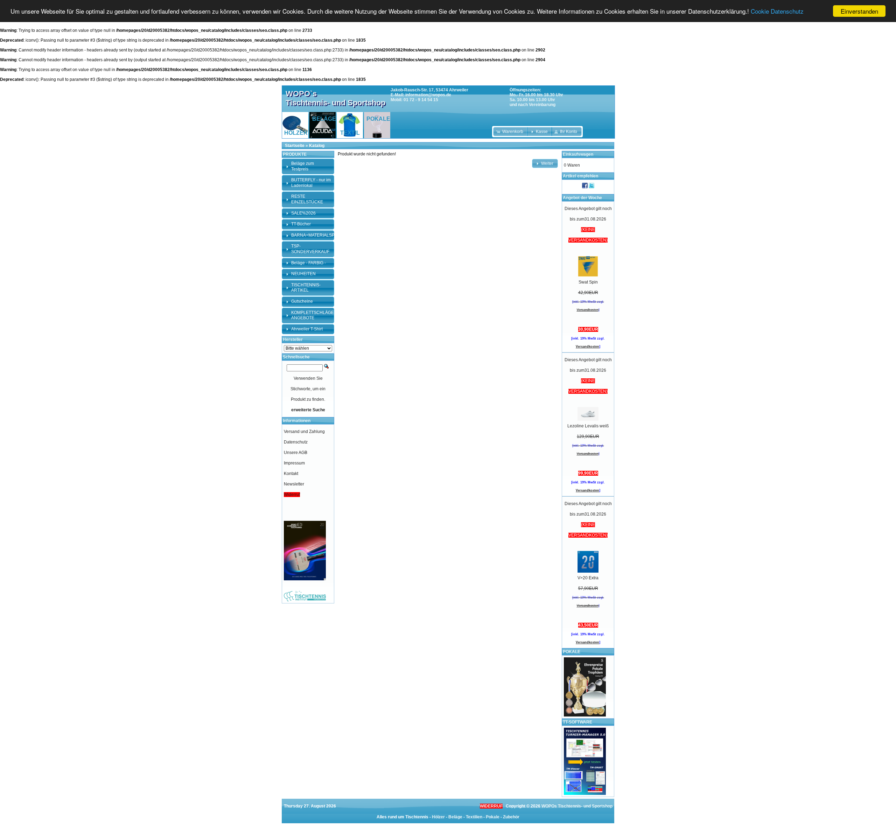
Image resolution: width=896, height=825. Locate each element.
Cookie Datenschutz (777, 11)
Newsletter (294, 484)
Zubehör (511, 816)
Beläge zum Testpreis (302, 166)
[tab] (308, 166)
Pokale (492, 816)
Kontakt (291, 473)
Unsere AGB (295, 452)
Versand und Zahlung (304, 431)
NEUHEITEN (303, 273)
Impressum (294, 463)
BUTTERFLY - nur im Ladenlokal (311, 182)
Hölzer (438, 816)
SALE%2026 (303, 213)
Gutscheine (302, 301)
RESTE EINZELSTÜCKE (307, 199)
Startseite (294, 145)
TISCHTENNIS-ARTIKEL (306, 287)
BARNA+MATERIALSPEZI (316, 235)
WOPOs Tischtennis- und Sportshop (576, 806)
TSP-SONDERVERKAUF (310, 249)
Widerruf (292, 494)
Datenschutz (296, 442)
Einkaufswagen (578, 154)
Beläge (455, 816)
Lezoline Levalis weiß (588, 426)
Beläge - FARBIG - (308, 262)
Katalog (316, 145)
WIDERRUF (491, 806)
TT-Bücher (301, 224)
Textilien (474, 816)
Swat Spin (588, 282)
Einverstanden (859, 11)
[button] (510, 131)
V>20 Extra (588, 577)
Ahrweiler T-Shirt (307, 329)
